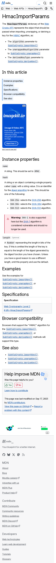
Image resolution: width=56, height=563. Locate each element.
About (5, 468)
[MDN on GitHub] (3, 454)
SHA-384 (37, 204)
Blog (4, 473)
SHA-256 (36, 200)
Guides (5, 549)
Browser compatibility (14, 94)
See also (8, 98)
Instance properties (13, 81)
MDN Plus (7, 487)
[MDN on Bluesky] (8, 454)
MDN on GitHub (10, 526)
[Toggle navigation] (51, 3)
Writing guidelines (10, 516)
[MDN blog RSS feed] (23, 454)
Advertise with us (10, 483)
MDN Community (10, 506)
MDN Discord (8, 521)
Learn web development (14, 544)
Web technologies (11, 539)
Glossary (6, 559)
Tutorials (6, 554)
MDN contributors (16, 402)
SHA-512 (36, 208)
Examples (8, 85)
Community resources (13, 511)
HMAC (16, 35)
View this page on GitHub (16, 406)
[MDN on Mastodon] (18, 454)
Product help (8, 492)
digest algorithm (19, 190)
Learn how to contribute (16, 390)
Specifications (11, 89)
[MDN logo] (7, 441)
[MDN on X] (13, 454)
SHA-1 (26, 221)
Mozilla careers (9, 478)
